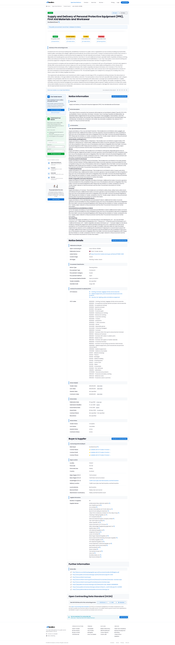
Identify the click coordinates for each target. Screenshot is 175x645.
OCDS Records (75, 634)
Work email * (50, 140)
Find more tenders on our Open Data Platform (59, 90)
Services (101, 2)
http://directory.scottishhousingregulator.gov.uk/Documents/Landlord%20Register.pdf (96, 572)
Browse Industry (76, 630)
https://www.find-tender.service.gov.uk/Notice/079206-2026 (107, 254)
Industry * (49, 144)
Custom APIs (104, 634)
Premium (86, 2)
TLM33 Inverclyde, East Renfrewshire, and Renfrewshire (104, 480)
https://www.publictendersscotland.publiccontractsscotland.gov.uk (91, 589)
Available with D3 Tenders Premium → (100, 449)
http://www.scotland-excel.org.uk (82, 577)
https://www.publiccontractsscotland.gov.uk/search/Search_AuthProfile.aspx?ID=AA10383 (97, 587)
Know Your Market (92, 634)
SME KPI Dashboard (105, 630)
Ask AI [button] (115, 13)
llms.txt (127, 642)
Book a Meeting (51, 635)
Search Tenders (76, 628)
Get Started (125, 2)
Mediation (117, 636)
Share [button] (123, 13)
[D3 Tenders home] (50, 2)
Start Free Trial (123, 617)
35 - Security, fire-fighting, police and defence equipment (104, 297)
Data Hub (93, 2)
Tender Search (67, 6)
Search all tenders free (56, 109)
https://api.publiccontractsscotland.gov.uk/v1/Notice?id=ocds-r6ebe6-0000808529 (95, 584)
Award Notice (56, 41)
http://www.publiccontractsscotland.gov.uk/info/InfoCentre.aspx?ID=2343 (93, 574)
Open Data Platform (76, 2)
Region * (49, 149)
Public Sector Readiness (120, 628)
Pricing (112, 2)
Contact (112, 642)
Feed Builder (90, 628)
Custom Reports (104, 632)
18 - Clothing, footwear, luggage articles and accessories (104, 292)
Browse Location (76, 632)
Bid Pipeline (90, 632)
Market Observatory (105, 628)
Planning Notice (102, 41)
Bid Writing (117, 632)
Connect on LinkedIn (52, 634)
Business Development (120, 630)
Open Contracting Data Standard (80, 606)
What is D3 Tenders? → (56, 112)
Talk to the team (56, 199)
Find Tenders (91, 630)
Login (118, 2)
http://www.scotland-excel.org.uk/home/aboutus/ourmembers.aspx (91, 582)
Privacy (122, 642)
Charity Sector (118, 634)
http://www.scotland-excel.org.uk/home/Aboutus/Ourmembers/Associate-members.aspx (97, 579)
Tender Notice (71, 41)
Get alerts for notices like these (119, 96)
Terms (117, 642)
